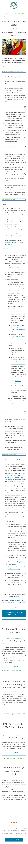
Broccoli (14, 714)
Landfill (19, 638)
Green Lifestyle (7, 670)
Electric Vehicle (17, 636)
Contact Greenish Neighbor (18, 386)
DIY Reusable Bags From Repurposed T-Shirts (14, 770)
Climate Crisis (14, 756)
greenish (16, 672)
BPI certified (23, 318)
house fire (14, 670)
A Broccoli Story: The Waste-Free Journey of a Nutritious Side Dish (14, 684)
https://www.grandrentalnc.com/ (13, 217)
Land (18, 670)
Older (16, 817)
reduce (6, 713)
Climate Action (22, 756)
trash (21, 670)
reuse (9, 713)
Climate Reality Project (10, 758)
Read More (14, 666)
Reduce (23, 636)
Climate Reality (20, 758)
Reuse (15, 638)
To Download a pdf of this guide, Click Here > (14, 613)
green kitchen (21, 713)
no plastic (14, 713)
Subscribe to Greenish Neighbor (14, 839)
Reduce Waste (10, 638)
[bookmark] (14, 5)
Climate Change (17, 731)
